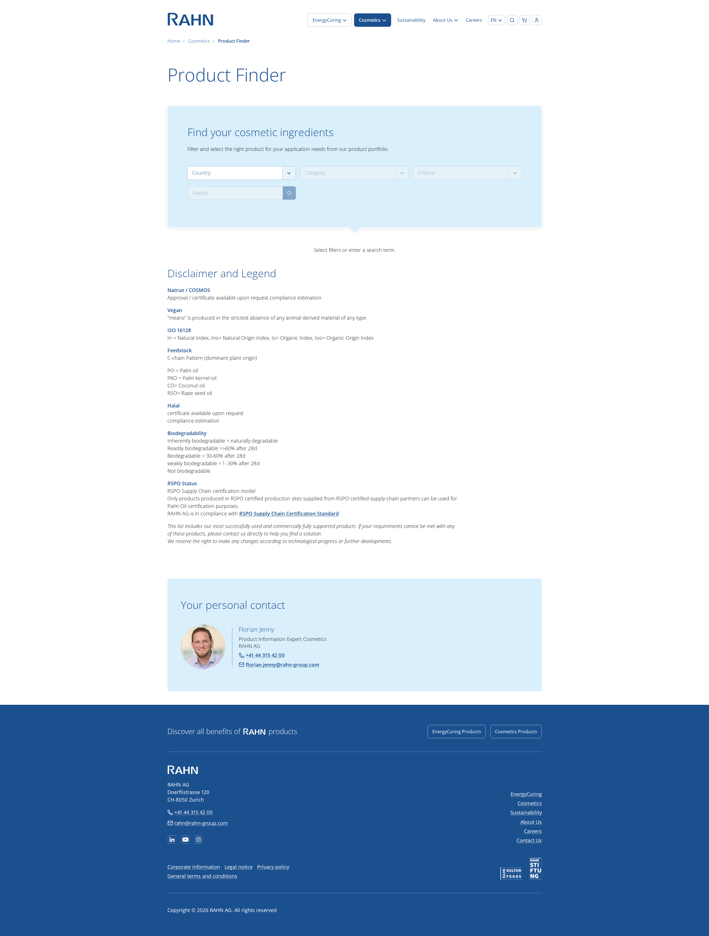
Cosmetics (199, 41)
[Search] (289, 193)
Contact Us (529, 840)
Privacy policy (273, 866)
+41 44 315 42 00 (193, 812)
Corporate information (193, 866)
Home (173, 41)
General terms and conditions (202, 876)
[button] (496, 20)
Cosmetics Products (516, 731)
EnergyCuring (526, 794)
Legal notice (239, 866)
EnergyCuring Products (456, 731)
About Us (531, 822)
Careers (533, 831)
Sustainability (526, 812)
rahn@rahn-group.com (201, 823)
